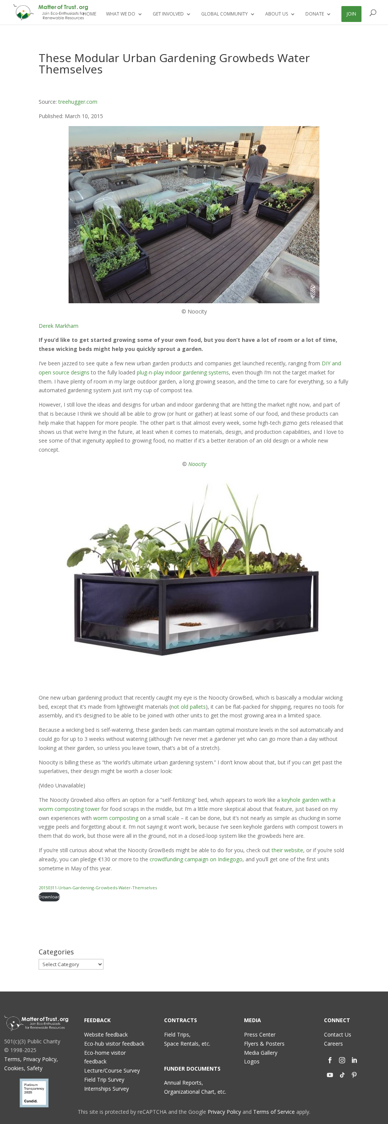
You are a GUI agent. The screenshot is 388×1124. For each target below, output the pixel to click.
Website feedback (106, 1034)
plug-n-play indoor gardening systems (183, 372)
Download (49, 897)
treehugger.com (77, 101)
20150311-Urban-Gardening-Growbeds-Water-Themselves (98, 887)
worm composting (115, 818)
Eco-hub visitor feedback (114, 1043)
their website (287, 850)
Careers (333, 1043)
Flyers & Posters (264, 1043)
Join (351, 14)
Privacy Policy (224, 1111)
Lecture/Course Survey (112, 1070)
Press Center (259, 1034)
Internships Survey (106, 1088)
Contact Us (337, 1034)
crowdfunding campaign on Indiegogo (196, 859)
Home (89, 14)
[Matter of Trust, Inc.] (36, 1023)
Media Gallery (260, 1052)
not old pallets (188, 706)
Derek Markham (58, 325)
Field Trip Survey (104, 1079)
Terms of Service (274, 1111)
